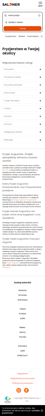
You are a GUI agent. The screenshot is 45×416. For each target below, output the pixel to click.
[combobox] (22, 15)
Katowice (22, 346)
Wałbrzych (22, 355)
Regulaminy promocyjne (23, 378)
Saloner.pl (6, 170)
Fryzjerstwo (10, 36)
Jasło (22, 350)
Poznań (22, 337)
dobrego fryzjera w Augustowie (24, 200)
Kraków (22, 313)
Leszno (22, 332)
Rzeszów (22, 290)
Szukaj (22, 28)
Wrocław (22, 295)
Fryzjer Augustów (13, 263)
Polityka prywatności (22, 383)
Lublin (22, 318)
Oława (23, 309)
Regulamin (22, 373)
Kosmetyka (33, 36)
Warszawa (22, 299)
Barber (22, 36)
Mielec (22, 327)
